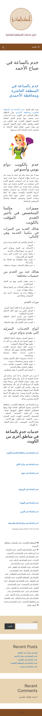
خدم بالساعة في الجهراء (29, 503)
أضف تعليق (31, 605)
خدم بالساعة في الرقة (23, 560)
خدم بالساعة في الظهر (22, 567)
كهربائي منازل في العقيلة (27, 652)
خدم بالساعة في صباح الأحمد (21, 594)
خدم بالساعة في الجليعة (29, 556)
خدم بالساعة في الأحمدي (17, 553)
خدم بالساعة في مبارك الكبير (27, 464)
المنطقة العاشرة (29, 543)
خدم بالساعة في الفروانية (29, 489)
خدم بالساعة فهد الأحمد (26, 549)
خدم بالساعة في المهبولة (19, 581)
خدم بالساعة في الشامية (27, 659)
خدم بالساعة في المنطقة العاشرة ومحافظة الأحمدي (24, 90)
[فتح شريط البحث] (3, 48)
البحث (35, 622)
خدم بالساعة (17, 543)
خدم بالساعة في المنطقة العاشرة (24, 663)
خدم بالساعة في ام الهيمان (21, 588)
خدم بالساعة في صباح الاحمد (25, 656)
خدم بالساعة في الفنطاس (20, 574)
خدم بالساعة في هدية (12, 601)
